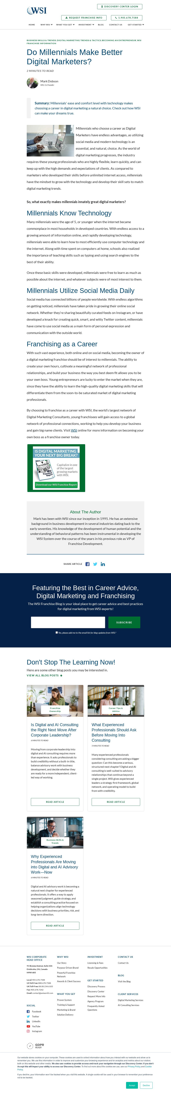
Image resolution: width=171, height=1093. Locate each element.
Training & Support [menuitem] (66, 1004)
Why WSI (45, 25)
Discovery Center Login (121, 6)
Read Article (55, 802)
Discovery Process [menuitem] (96, 986)
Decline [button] (146, 1085)
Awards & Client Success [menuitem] (69, 981)
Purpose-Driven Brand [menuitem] (67, 967)
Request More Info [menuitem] (96, 996)
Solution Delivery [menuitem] (65, 1014)
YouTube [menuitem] (36, 1026)
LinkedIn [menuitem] (36, 1021)
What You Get (64, 25)
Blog (101, 25)
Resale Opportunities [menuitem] (98, 967)
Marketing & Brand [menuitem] (66, 1009)
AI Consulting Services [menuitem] (128, 1005)
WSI (74, 430)
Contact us (115, 25)
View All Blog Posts (43, 675)
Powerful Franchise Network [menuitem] (66, 974)
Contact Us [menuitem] (123, 963)
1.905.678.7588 (128, 17)
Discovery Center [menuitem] (96, 991)
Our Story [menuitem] (61, 963)
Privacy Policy (134, 1066)
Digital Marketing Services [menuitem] (130, 1000)
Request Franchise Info (85, 17)
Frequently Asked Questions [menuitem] (96, 1008)
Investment (85, 25)
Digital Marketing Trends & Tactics (79, 40)
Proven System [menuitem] (64, 1000)
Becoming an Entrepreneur (119, 40)
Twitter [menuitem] (35, 1016)
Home (32, 25)
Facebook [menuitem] (36, 1011)
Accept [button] (132, 1085)
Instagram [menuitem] (37, 1031)
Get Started (135, 25)
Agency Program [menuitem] (96, 1001)
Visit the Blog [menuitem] (124, 981)
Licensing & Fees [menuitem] (95, 963)
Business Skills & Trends (41, 40)
